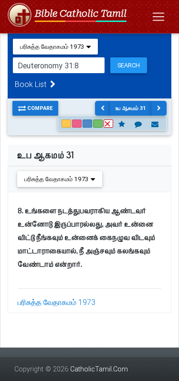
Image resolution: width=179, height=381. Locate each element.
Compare (39, 108)
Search (128, 65)
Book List (32, 84)
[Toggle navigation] (158, 17)
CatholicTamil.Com (99, 369)
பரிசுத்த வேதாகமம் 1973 (56, 302)
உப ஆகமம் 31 (131, 108)
